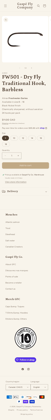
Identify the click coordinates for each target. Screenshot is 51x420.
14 (32, 138)
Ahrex (5, 98)
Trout (7, 228)
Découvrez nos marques (16, 270)
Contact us (10, 289)
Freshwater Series (18, 98)
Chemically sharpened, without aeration (22, 109)
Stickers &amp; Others (16, 319)
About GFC (10, 264)
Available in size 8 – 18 (13, 102)
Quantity (6, 150)
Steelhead (10, 234)
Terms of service (36, 410)
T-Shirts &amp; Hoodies (16, 313)
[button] (5, 6)
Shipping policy (27, 414)
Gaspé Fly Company (24, 406)
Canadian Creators (14, 246)
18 (6, 144)
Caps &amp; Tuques (14, 306)
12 (23, 138)
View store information (15, 182)
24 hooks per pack (11, 113)
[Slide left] (20, 68)
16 (41, 138)
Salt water (10, 240)
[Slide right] (32, 68)
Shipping (5, 123)
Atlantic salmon (12, 222)
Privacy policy (22, 410)
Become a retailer (13, 282)
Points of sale (11, 276)
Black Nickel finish (11, 105)
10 (14, 138)
